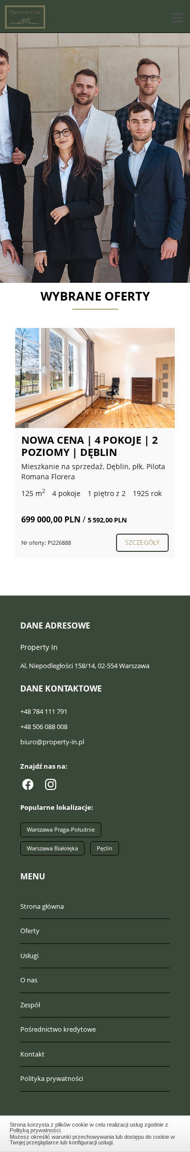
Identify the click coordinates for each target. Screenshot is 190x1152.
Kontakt (32, 1054)
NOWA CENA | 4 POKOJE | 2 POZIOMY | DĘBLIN (89, 446)
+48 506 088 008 (43, 726)
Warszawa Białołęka (52, 848)
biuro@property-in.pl (52, 741)
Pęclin (104, 848)
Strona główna (42, 906)
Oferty (30, 930)
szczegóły (142, 542)
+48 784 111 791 (43, 711)
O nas (28, 979)
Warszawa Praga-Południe (61, 829)
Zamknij (95, 1132)
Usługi (29, 955)
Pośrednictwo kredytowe (58, 1029)
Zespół (30, 1004)
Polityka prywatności (51, 1078)
